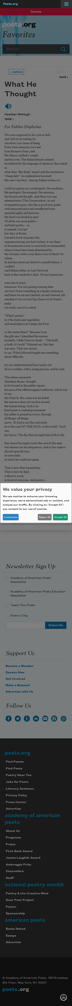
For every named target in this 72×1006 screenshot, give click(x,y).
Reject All (44, 517)
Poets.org (10, 4)
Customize (11, 517)
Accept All (60, 517)
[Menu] (66, 4)
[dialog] (36, 503)
